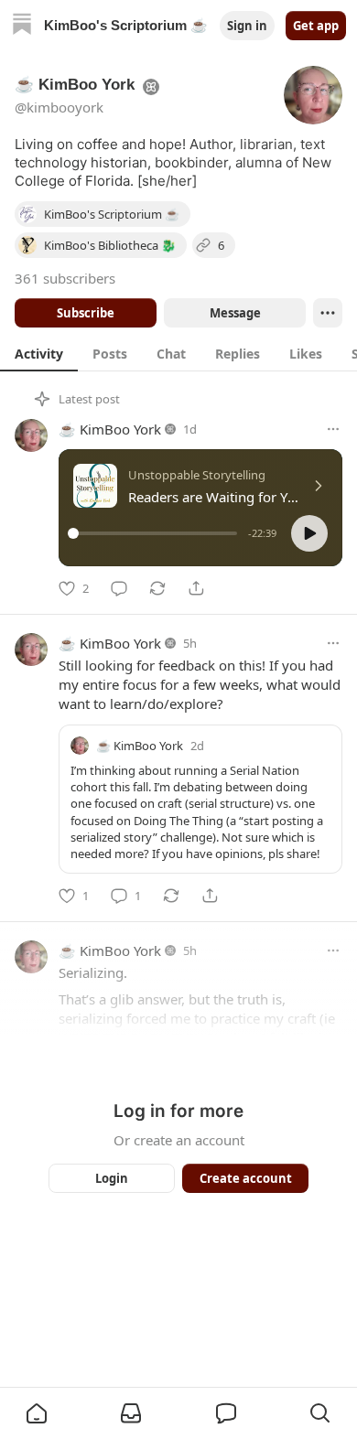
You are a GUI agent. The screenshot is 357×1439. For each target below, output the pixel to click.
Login (111, 1178)
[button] (309, 533)
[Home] (22, 26)
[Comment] (119, 588)
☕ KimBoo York (110, 429)
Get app (316, 25)
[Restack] (157, 588)
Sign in (247, 25)
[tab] (39, 353)
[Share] (195, 588)
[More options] (333, 429)
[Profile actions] (327, 313)
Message (235, 313)
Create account (246, 1178)
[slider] (155, 533)
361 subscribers (65, 278)
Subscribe (85, 313)
